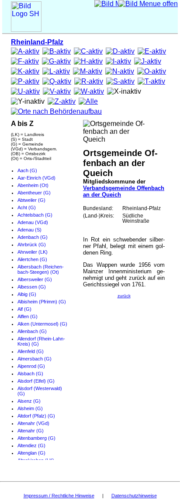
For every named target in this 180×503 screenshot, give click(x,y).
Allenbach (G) (32, 331)
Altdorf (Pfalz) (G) (36, 415)
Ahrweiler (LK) (32, 252)
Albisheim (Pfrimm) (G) (41, 301)
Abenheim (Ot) (32, 185)
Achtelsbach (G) (34, 215)
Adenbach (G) (32, 237)
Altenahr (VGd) (33, 423)
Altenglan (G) (31, 452)
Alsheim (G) (30, 408)
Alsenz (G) (29, 401)
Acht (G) (26, 207)
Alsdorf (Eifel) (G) (36, 381)
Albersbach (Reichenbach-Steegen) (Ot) (40, 269)
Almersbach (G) (34, 358)
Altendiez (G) (31, 445)
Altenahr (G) (30, 430)
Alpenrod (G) (31, 366)
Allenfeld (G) (30, 351)
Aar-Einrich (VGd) (36, 177)
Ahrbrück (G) (31, 244)
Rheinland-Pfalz (37, 42)
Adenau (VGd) (32, 222)
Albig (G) (26, 294)
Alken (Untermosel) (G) (42, 323)
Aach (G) (27, 170)
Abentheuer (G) (34, 192)
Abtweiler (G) (31, 200)
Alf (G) (24, 309)
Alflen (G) (27, 316)
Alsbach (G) (30, 373)
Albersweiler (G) (34, 279)
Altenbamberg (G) (36, 438)
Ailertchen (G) (32, 259)
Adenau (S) (29, 229)
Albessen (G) (31, 286)
